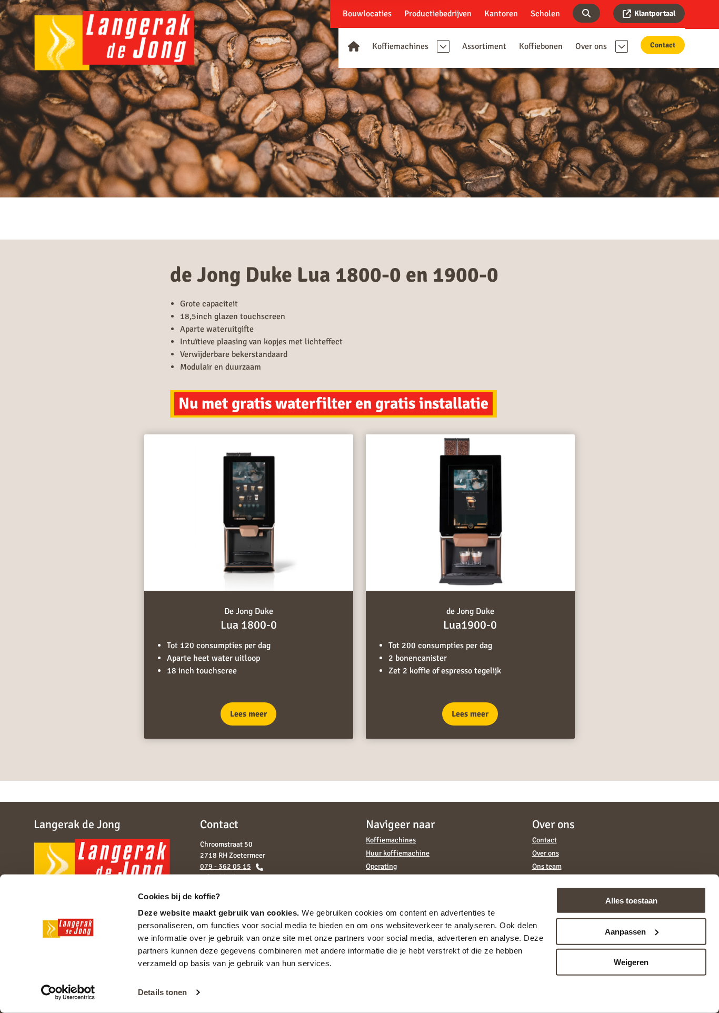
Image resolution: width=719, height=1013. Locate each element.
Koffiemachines (391, 840)
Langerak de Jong (114, 40)
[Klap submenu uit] (443, 46)
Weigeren (631, 962)
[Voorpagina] (353, 46)
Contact (662, 45)
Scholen (545, 13)
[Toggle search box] (586, 13)
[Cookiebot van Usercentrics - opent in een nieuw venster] (68, 992)
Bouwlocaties (367, 13)
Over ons (545, 853)
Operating (381, 866)
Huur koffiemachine (398, 853)
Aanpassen (625, 931)
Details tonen (162, 992)
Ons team (547, 866)
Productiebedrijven (438, 13)
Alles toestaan (631, 900)
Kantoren (501, 13)
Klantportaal (654, 13)
